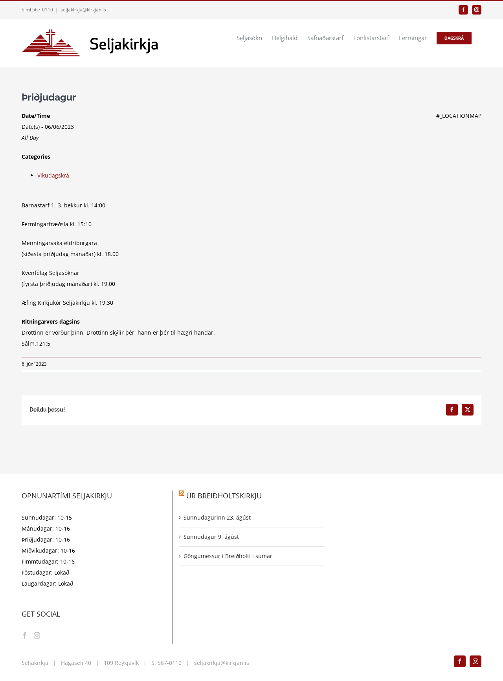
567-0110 (170, 662)
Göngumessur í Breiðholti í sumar (228, 556)
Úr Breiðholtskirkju (224, 495)
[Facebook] (25, 635)
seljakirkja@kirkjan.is (83, 9)
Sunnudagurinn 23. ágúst (217, 517)
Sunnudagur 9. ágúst (211, 536)
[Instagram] (37, 635)
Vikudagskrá (53, 175)
